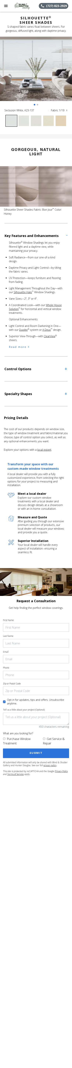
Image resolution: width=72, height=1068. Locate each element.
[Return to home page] (23, 6)
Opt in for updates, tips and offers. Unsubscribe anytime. (35, 701)
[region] (36, 72)
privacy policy (49, 765)
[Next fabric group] (67, 110)
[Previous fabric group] (48, 110)
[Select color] (11, 120)
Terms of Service (15, 774)
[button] (6, 6)
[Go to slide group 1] (34, 104)
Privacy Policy (61, 771)
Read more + (19, 347)
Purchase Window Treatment (17, 741)
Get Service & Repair (54, 741)
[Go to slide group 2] (37, 104)
